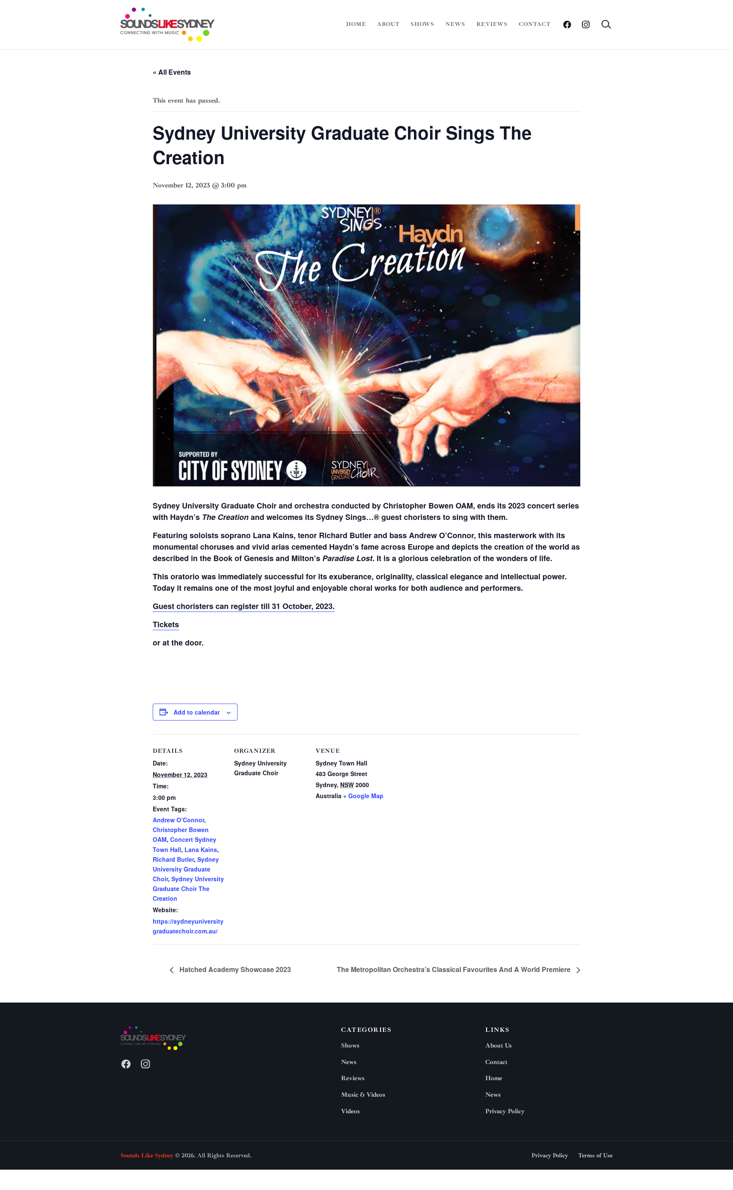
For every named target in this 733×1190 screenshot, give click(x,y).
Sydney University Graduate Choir (186, 869)
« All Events (172, 72)
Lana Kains (201, 849)
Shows (422, 24)
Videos (350, 1111)
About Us (498, 1046)
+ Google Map (363, 795)
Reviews (491, 24)
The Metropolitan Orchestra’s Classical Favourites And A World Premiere (454, 969)
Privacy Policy (505, 1111)
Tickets (166, 624)
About (388, 24)
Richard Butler (173, 859)
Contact (535, 24)
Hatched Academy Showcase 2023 (234, 969)
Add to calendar (196, 712)
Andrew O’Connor (178, 820)
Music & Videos (363, 1095)
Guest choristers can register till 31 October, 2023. (244, 606)
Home (356, 24)
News (455, 24)
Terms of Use (595, 1155)
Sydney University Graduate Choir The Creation (188, 888)
